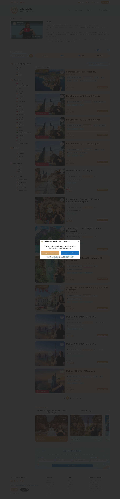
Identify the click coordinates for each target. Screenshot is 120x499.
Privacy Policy (55, 257)
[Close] (78, 241)
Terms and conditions (68, 256)
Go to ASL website (69, 253)
